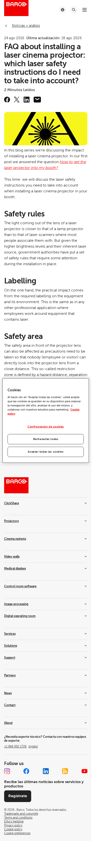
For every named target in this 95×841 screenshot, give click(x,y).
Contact (10, 705)
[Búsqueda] (74, 10)
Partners (10, 675)
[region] (45, 420)
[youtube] (84, 771)
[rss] (65, 771)
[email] (37, 100)
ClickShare (11, 503)
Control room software (20, 586)
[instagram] (7, 771)
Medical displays (15, 568)
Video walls (11, 556)
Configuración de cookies (46, 426)
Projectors (11, 521)
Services (10, 633)
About (8, 723)
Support (9, 657)
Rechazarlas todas (45, 438)
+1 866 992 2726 (21, 746)
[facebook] (7, 100)
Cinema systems (15, 539)
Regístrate (17, 796)
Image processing (16, 604)
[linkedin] (26, 100)
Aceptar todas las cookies (45, 451)
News (8, 693)
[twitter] (17, 100)
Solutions (10, 645)
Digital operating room (20, 616)
